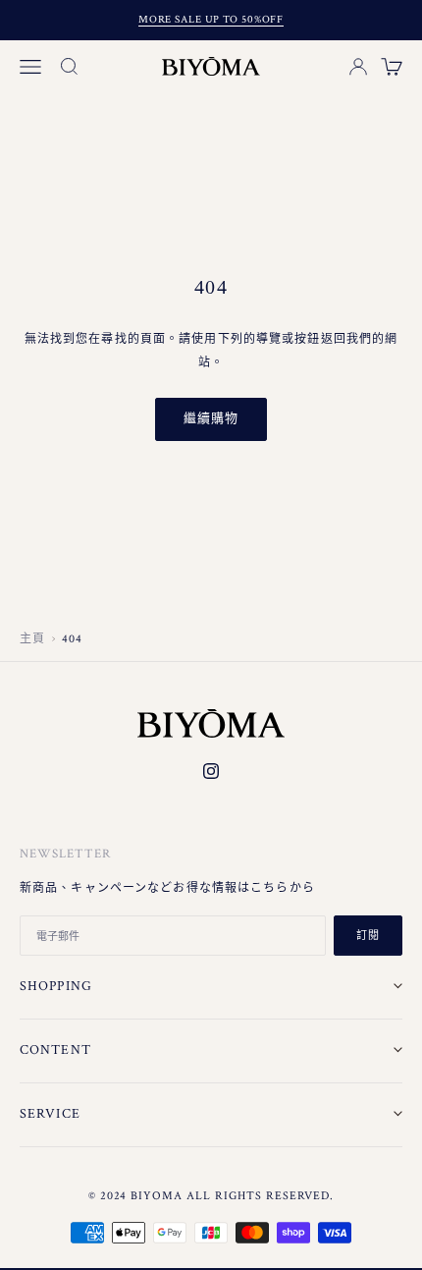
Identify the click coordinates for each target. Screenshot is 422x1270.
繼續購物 (211, 419)
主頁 (32, 639)
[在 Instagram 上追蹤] (211, 771)
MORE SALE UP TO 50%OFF (211, 20)
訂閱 (368, 936)
